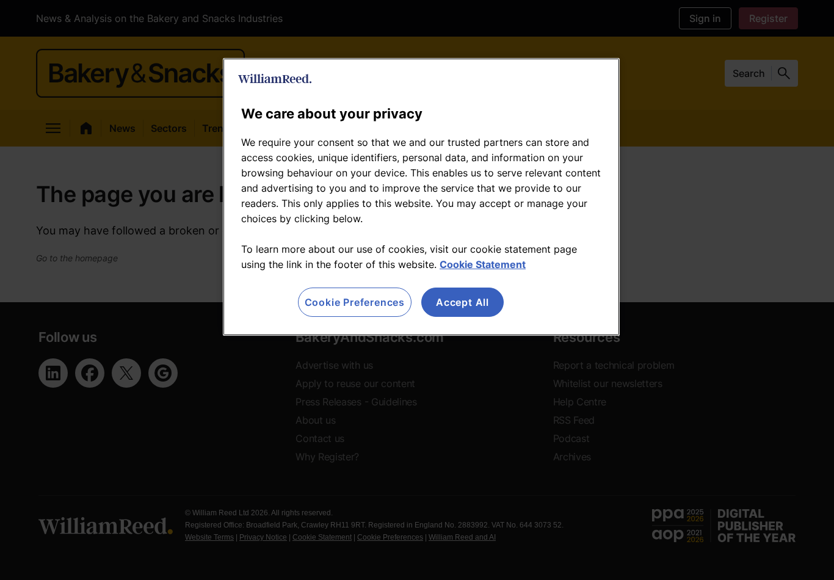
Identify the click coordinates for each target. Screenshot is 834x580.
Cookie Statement (483, 264)
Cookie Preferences (355, 302)
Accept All (462, 302)
